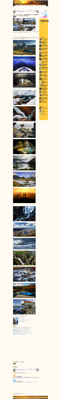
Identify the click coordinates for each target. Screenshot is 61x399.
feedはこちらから (44, 20)
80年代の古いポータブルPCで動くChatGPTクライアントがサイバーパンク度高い (45, 79)
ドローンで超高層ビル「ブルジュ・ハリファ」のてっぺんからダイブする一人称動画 (44, 92)
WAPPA (43, 110)
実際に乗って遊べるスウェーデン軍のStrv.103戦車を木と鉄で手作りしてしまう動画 (44, 65)
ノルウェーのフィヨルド (21, 317)
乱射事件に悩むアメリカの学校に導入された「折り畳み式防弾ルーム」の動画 (44, 82)
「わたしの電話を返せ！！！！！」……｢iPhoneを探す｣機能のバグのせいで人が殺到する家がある (43, 75)
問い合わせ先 (40, 397)
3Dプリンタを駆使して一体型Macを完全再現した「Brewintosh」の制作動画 (45, 46)
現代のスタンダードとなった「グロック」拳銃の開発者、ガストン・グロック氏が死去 (44, 62)
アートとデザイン (15, 13)
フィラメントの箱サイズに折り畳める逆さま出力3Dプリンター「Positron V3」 (45, 95)
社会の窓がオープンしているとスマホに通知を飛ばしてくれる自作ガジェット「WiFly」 (44, 72)
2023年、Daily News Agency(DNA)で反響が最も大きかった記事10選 (45, 59)
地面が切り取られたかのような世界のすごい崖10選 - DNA (19, 334)
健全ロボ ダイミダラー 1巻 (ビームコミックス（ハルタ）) (23, 321)
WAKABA (43, 113)
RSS (37, 397)
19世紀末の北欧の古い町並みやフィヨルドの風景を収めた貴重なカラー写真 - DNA (22, 327)
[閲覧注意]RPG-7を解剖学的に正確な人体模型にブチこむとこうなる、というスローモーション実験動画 (43, 68)
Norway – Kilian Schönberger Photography (20, 316)
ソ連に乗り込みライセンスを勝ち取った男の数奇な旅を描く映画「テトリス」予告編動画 (44, 89)
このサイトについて (27, 397)
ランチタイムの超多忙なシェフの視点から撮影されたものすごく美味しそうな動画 (44, 98)
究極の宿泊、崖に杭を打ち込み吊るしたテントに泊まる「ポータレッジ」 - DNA (22, 329)
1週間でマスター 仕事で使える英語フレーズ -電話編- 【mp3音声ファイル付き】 (25, 319)
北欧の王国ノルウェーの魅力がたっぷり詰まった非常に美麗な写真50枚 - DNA (21, 328)
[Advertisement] (30, 8)
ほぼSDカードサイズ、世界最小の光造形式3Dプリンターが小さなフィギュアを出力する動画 (45, 85)
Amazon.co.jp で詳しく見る (21, 318)
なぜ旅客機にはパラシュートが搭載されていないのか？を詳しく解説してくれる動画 (44, 42)
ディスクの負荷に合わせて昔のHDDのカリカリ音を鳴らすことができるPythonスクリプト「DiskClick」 (43, 49)
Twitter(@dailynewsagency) (33, 397)
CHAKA (43, 107)
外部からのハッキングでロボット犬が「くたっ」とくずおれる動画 (44, 101)
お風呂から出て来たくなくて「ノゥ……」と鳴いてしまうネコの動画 (44, 39)
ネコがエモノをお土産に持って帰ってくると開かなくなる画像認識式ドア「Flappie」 (44, 56)
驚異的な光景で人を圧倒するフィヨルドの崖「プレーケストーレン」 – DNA (23, 88)
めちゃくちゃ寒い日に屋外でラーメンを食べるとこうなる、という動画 (44, 53)
